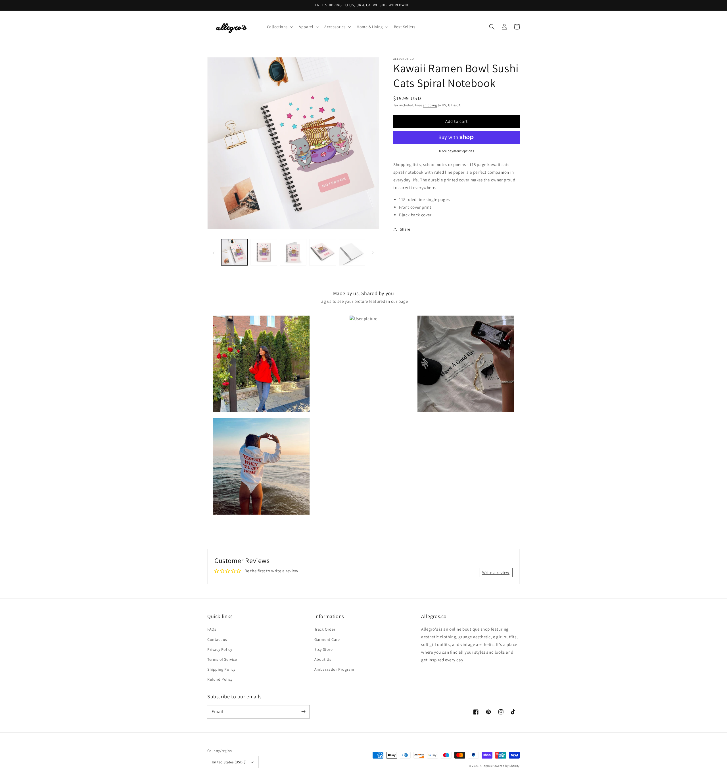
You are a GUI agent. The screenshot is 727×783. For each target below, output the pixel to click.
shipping (430, 105)
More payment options (456, 151)
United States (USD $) (229, 762)
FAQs (211, 629)
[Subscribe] (303, 711)
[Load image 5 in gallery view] (352, 252)
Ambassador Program (334, 669)
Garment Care (327, 639)
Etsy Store (323, 649)
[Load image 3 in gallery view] (293, 252)
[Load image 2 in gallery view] (263, 252)
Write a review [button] (495, 572)
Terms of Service (222, 659)
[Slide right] (373, 252)
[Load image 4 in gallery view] (322, 252)
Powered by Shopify (506, 766)
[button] (280, 27)
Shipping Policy (221, 669)
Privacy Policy (219, 649)
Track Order (325, 629)
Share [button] (405, 229)
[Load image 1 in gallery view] (234, 252)
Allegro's (486, 766)
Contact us (217, 639)
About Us (322, 659)
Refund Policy (220, 679)
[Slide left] (213, 252)
